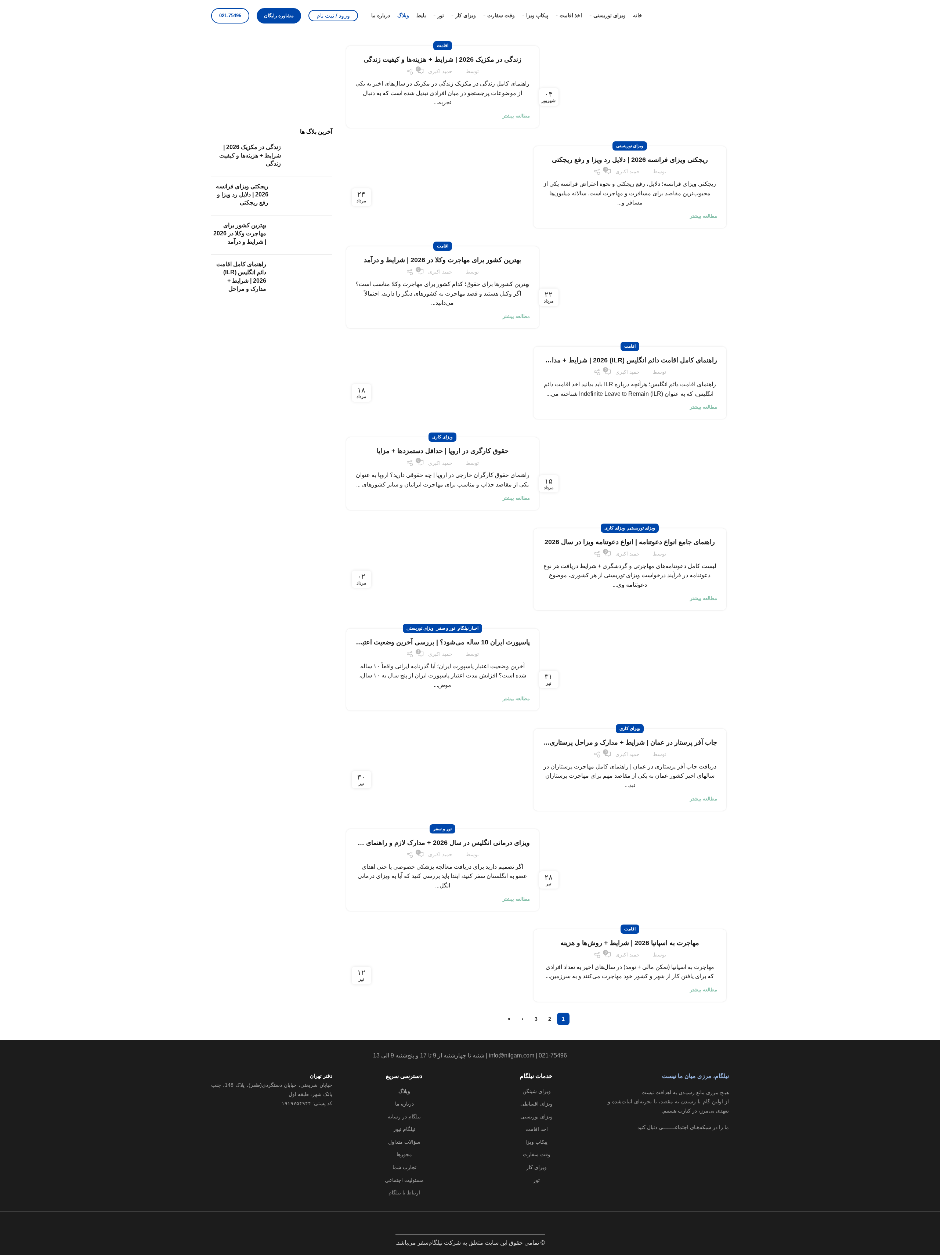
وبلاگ (404, 1091)
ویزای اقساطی (536, 1104)
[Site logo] (692, 15)
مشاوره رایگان (279, 15)
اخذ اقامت (536, 1129)
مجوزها (404, 1154)
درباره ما (404, 1104)
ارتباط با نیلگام (404, 1193)
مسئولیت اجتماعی (404, 1180)
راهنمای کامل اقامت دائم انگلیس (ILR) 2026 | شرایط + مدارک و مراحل (617, 360)
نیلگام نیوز (404, 1129)
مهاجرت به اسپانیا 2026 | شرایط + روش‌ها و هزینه (629, 943)
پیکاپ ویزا (536, 1142)
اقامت (442, 45)
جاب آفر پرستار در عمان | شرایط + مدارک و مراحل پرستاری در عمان (621, 742)
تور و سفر (446, 628)
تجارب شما (404, 1167)
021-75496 (230, 15)
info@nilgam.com (511, 1055)
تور (536, 1180)
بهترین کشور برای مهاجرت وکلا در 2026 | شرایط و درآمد (442, 260)
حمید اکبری (440, 71)
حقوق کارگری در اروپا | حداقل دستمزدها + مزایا (443, 451)
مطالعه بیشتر (516, 116)
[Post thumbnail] (309, 157)
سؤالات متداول (404, 1142)
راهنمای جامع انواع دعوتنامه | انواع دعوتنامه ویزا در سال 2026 (630, 542)
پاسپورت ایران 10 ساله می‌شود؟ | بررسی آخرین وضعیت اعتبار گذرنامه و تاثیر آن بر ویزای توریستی (394, 642)
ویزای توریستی (629, 145)
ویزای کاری (442, 437)
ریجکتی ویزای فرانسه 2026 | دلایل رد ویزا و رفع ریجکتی (630, 159)
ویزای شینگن (537, 1091)
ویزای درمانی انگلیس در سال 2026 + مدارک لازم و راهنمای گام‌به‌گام (435, 842)
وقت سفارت (536, 1154)
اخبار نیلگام (468, 628)
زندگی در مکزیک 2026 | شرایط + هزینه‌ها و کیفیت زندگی (442, 59)
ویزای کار (536, 1167)
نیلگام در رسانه (404, 1117)
